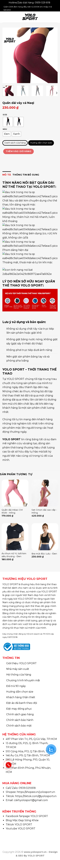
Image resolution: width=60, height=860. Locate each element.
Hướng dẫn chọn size (41, 143)
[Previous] (7, 55)
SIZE (5, 115)
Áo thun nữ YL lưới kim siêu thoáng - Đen (14, 555)
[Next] (52, 55)
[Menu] (4, 17)
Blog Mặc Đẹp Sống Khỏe (22, 820)
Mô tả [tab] (6, 174)
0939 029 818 (42, 2)
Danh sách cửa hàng (15, 143)
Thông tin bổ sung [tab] (25, 174)
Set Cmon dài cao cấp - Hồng (44, 511)
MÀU (5, 129)
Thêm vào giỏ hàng (18, 151)
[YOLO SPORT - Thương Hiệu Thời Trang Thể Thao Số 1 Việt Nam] (30, 17)
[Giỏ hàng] (56, 17)
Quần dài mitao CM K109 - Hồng (12, 511)
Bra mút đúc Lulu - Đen (44, 553)
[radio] (8, 122)
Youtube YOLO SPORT (20, 828)
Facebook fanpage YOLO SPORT (27, 816)
